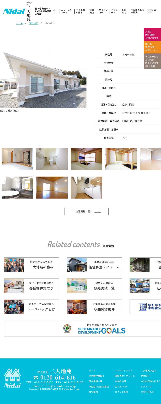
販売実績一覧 (95, 381)
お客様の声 (120, 381)
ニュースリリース (66, 11)
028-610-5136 (43, 382)
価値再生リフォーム (125, 375)
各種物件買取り (96, 375)
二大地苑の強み (80, 11)
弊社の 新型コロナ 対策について (151, 47)
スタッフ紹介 (121, 391)
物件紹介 (92, 11)
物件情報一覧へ (84, 211)
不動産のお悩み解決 (137, 11)
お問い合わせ (151, 11)
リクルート (114, 11)
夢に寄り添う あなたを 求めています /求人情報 (151, 61)
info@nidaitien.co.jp (60, 386)
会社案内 (124, 11)
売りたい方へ (103, 11)
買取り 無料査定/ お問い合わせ (151, 34)
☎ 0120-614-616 (54, 377)
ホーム (55, 11)
